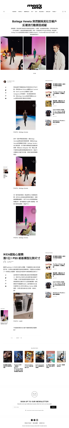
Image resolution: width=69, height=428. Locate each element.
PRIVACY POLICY (28, 423)
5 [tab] (35, 65)
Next (62, 53)
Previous (7, 53)
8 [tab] (38, 65)
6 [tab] (36, 65)
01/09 (34, 73)
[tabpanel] (34, 53)
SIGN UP (53, 407)
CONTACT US (41, 423)
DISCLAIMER (35, 423)
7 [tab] (37, 65)
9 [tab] (39, 65)
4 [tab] (34, 65)
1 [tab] (32, 65)
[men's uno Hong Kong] (34, 6)
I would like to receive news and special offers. (35, 410)
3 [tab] (33, 65)
